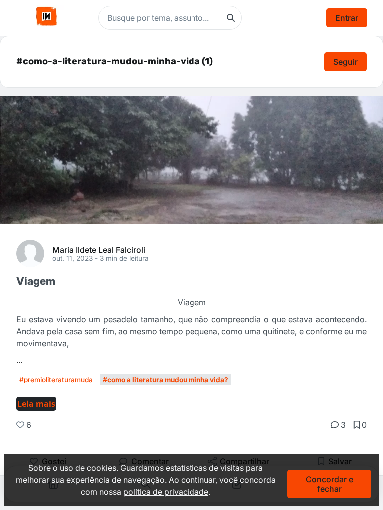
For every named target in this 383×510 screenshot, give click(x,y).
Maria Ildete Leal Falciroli (98, 249)
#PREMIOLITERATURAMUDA (56, 379)
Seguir (345, 62)
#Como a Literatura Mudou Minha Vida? (165, 379)
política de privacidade (165, 492)
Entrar (346, 18)
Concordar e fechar (329, 483)
